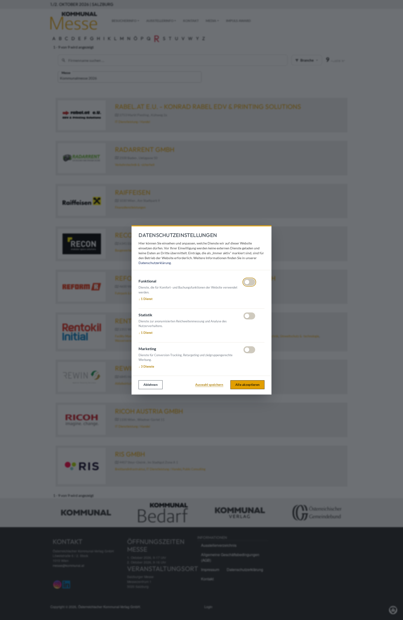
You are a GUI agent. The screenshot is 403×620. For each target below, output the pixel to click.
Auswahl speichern (209, 385)
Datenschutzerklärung (155, 263)
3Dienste (146, 367)
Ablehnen (150, 385)
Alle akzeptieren (247, 385)
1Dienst (146, 299)
